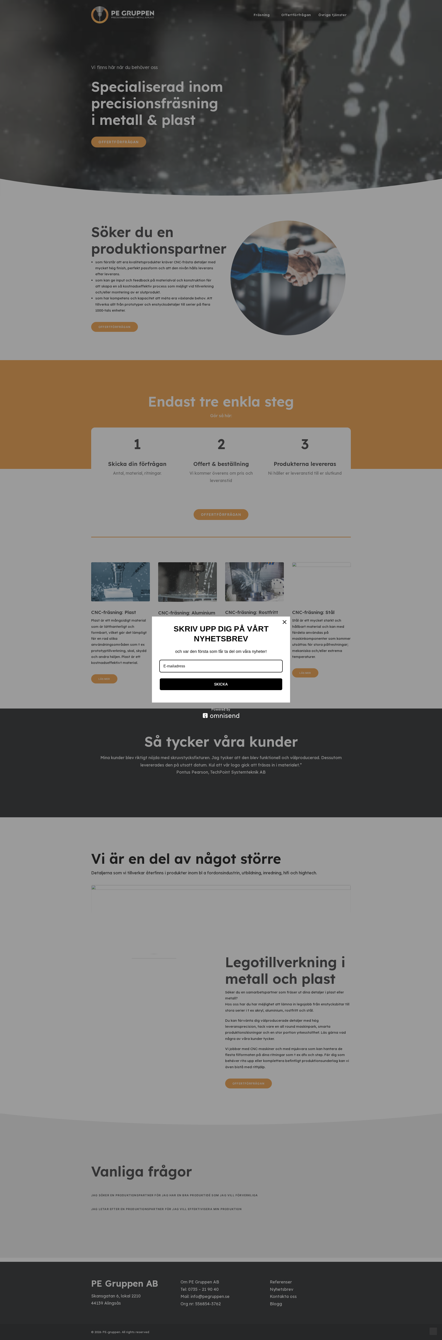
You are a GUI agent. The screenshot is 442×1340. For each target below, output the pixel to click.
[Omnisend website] (221, 713)
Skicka (221, 684)
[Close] (284, 622)
